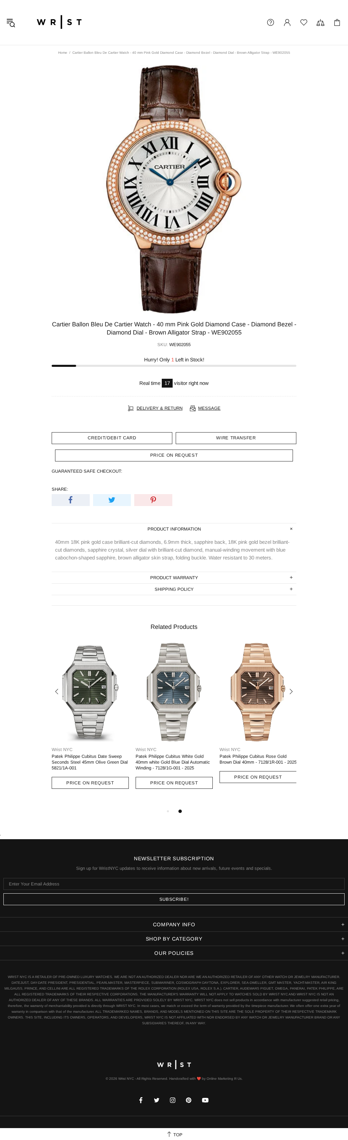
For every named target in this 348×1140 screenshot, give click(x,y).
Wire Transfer (236, 437)
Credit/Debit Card (112, 437)
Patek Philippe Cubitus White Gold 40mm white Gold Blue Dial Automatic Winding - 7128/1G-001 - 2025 (173, 762)
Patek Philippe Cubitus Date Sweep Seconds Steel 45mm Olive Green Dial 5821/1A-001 (90, 762)
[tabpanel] (90, 722)
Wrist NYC (59, 22)
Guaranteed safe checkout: (87, 471)
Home (62, 52)
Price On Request (90, 782)
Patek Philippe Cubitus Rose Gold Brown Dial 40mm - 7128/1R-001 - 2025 (258, 759)
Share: (60, 489)
